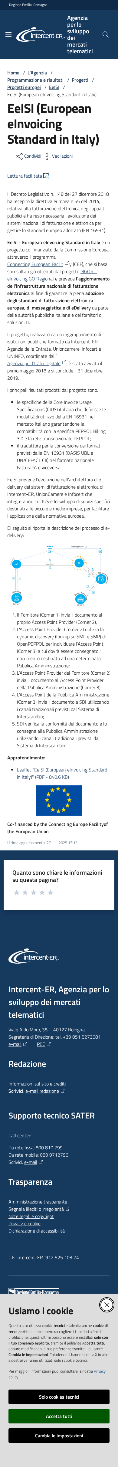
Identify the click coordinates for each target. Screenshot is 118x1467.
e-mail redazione (42, 1091)
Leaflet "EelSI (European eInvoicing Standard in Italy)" (62, 773)
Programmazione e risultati (35, 80)
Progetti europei (24, 87)
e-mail (14, 1044)
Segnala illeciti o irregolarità (36, 1209)
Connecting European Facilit (35, 264)
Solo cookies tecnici (59, 1396)
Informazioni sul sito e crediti (37, 1083)
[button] (105, 34)
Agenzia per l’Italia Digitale (34, 363)
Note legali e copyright (31, 1216)
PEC (41, 1044)
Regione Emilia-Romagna (28, 5)
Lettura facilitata (24, 175)
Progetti (80, 80)
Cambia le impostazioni (59, 1435)
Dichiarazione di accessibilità (36, 1230)
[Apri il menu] (8, 34)
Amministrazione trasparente (37, 1201)
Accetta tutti (59, 1416)
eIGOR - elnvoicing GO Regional (52, 275)
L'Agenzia (37, 72)
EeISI (54, 87)
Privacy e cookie (24, 1223)
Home (13, 72)
